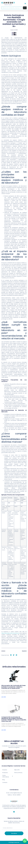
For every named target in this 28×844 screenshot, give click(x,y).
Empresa (4, 770)
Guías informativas (5, 776)
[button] (25, 3)
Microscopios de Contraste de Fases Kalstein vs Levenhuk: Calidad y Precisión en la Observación (13, 687)
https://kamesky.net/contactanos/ (10, 633)
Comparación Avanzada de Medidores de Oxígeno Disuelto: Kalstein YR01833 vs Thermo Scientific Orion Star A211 (13, 719)
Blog (3, 779)
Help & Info (17, 770)
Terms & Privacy (18, 772)
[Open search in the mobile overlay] (14, 7)
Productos (5, 772)
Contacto (4, 782)
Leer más (3, 696)
